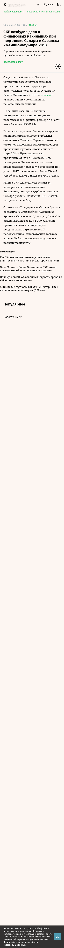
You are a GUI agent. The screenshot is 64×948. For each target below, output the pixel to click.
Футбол (33, 25)
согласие (13, 937)
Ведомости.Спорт (13, 62)
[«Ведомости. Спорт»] (5, 4)
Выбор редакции (12, 11)
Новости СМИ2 (12, 317)
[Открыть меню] (59, 4)
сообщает (47, 95)
